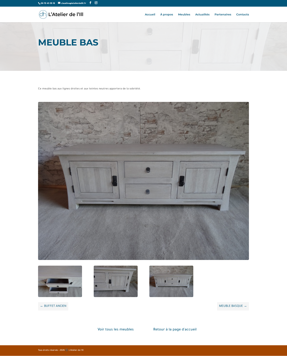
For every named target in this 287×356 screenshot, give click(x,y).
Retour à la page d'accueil (175, 330)
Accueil (150, 14)
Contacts (242, 14)
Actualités (202, 14)
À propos (166, 14)
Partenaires (223, 14)
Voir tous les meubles (116, 330)
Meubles (184, 14)
